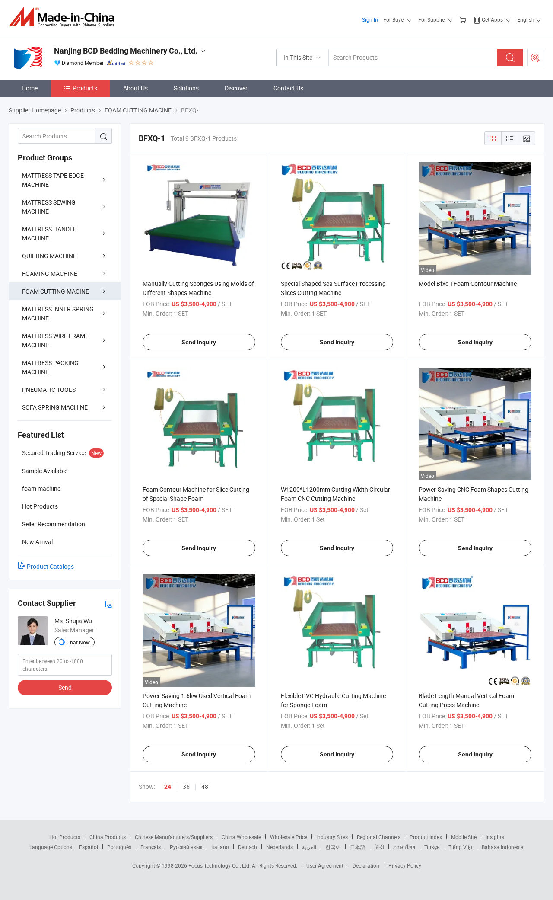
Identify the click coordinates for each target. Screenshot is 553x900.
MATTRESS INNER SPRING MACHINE (58, 313)
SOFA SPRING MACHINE (55, 407)
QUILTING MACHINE (49, 256)
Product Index (426, 836)
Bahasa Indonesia (503, 846)
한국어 (333, 846)
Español (88, 846)
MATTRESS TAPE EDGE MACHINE (53, 180)
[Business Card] (108, 603)
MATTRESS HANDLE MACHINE (49, 233)
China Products (107, 836)
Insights (495, 836)
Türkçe (431, 846)
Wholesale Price (288, 836)
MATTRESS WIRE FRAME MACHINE (55, 340)
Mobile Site (464, 836)
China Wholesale (241, 836)
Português (119, 846)
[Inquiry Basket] (463, 19)
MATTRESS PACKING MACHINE (50, 367)
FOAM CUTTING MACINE (55, 291)
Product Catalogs (50, 566)
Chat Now (78, 642)
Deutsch (247, 846)
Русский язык (186, 846)
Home (30, 88)
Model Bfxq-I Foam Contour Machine (468, 283)
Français (150, 846)
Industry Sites (332, 836)
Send (65, 687)
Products (85, 88)
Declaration (366, 865)
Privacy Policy (404, 865)
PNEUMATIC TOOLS (49, 389)
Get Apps (492, 19)
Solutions (186, 88)
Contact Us (288, 88)
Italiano (220, 846)
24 (167, 786)
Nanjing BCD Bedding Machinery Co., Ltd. (125, 50)
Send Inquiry (198, 342)
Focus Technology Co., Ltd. (220, 865)
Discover (236, 88)
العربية (309, 846)
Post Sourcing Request (535, 57)
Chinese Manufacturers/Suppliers (174, 836)
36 (186, 786)
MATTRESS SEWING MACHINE (49, 206)
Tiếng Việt (460, 846)
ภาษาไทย (404, 846)
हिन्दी (379, 846)
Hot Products (64, 836)
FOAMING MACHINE (49, 273)
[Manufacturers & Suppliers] (64, 17)
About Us (135, 88)
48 (204, 786)
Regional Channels (378, 836)
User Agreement (324, 865)
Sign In (370, 19)
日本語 (357, 846)
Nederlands (279, 846)
